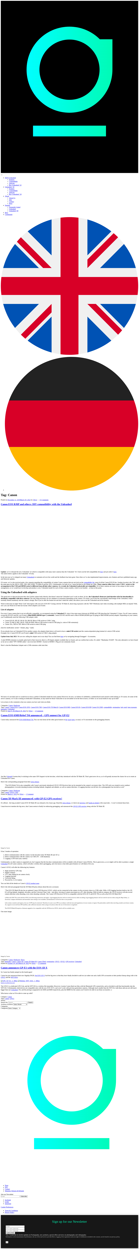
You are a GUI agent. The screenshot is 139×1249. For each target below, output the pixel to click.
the (66, 720)
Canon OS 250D (97, 707)
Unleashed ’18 (9, 187)
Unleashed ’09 (13, 211)
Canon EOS (14, 707)
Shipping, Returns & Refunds (14, 1191)
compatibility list (89, 582)
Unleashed (12, 209)
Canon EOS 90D (64, 707)
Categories (4, 1008)
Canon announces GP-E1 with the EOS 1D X (24, 967)
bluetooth (8, 961)
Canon (10, 705)
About (7, 196)
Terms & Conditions (11, 1210)
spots (73, 720)
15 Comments (43, 500)
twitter (7, 1202)
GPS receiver (70, 961)
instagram (8, 1204)
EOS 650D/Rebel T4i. (26, 720)
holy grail (124, 707)
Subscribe (24, 1196)
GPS (16, 792)
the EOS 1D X (40, 975)
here (101, 572)
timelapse (4, 709)
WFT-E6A (14, 977)
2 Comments (39, 711)
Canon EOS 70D (36, 707)
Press (10, 203)
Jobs (10, 200)
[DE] (71, 490)
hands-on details (94, 803)
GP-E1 (57, 961)
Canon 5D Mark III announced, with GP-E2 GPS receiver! (31, 798)
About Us (12, 198)
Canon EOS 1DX (24, 707)
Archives (10, 1004)
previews (82, 803)
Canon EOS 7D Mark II (50, 707)
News (23, 960)
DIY (6, 1187)
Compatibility (13, 181)
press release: (35, 782)
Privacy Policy (9, 1212)
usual (69, 720)
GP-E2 (12, 792)
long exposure (132, 707)
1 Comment (29, 794)
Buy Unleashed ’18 (15, 194)
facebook (8, 1200)
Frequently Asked (14, 207)
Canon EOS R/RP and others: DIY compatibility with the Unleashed (36, 504)
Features (11, 179)
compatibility (108, 707)
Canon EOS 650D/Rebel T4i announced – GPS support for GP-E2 (35, 715)
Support (7, 205)
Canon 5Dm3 (41, 961)
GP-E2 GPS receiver (79, 806)
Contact (11, 202)
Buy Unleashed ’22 (15, 185)
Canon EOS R (75, 707)
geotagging (116, 707)
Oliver (35, 500)
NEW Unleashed (10, 178)
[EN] (69, 354)
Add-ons (12, 183)
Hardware (17, 705)
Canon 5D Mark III (30, 961)
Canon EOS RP (86, 707)
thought (9, 776)
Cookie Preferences (7, 1207)
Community (9, 214)
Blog (6, 213)
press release (66, 803)
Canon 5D (20, 961)
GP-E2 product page (32, 883)
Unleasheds (30, 577)
